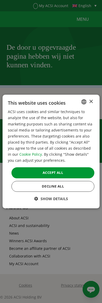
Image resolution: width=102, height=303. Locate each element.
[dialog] (51, 151)
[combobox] (83, 101)
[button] (51, 199)
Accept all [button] (53, 172)
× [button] (91, 102)
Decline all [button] (53, 186)
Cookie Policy (30, 154)
